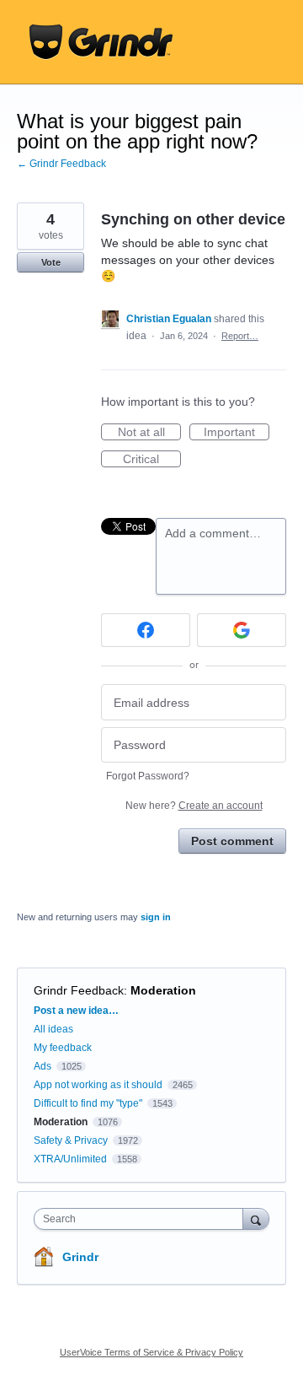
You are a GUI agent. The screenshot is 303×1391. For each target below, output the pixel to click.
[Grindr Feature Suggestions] (101, 42)
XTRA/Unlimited (70, 1159)
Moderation (163, 990)
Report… (239, 336)
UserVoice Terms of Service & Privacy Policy (151, 1352)
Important (236, 432)
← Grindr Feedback (61, 164)
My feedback (63, 1048)
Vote (51, 262)
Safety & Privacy (72, 1140)
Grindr (80, 1257)
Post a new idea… (76, 1010)
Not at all (149, 432)
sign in (156, 917)
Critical (152, 459)
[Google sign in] (241, 630)
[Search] (255, 1218)
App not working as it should (98, 1085)
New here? (194, 805)
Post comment (232, 841)
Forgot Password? (147, 776)
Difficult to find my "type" (88, 1103)
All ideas (53, 1029)
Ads (42, 1066)
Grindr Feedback (79, 990)
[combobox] (142, 1219)
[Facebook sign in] (145, 630)
